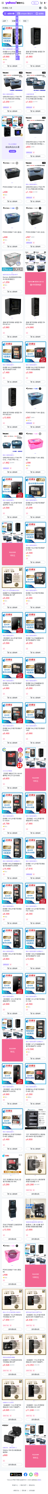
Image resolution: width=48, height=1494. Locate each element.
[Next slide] (21, 36)
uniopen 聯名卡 (27, 13)
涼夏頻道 (17, 36)
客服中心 (15, 1485)
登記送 (17, 18)
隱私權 (24, 1490)
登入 (35, 3)
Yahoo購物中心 (14, 2)
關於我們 (23, 1485)
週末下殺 (17, 45)
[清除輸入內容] (40, 8)
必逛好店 (17, 40)
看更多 (17, 58)
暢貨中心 (17, 23)
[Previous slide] (3, 36)
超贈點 (41, 13)
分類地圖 (32, 1490)
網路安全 (16, 1490)
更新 (39, 1480)
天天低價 (17, 31)
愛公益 (17, 54)
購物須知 (32, 1485)
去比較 (12, 151)
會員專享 (17, 49)
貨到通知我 (35, 1194)
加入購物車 (13, 66)
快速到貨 (17, 27)
